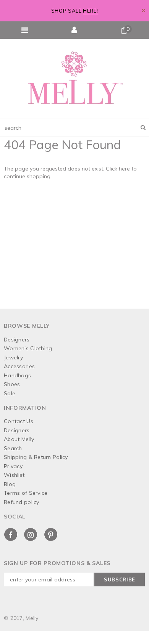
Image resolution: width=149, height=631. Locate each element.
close (143, 10)
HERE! (90, 11)
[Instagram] (30, 534)
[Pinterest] (51, 534)
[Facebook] (11, 534)
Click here (118, 168)
